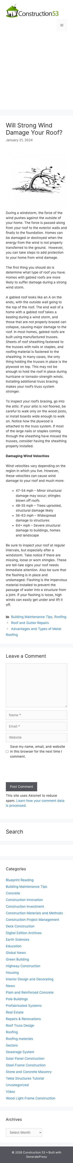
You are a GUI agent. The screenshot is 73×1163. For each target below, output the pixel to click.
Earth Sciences (17, 939)
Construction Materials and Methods (34, 913)
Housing (12, 973)
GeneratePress (36, 1157)
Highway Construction (23, 966)
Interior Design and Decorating (29, 979)
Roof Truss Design (20, 1025)
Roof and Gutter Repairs (30, 623)
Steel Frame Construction (26, 1065)
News (10, 986)
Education (13, 946)
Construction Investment (25, 906)
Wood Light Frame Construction (30, 1098)
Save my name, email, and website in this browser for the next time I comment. (37, 751)
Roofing (60, 617)
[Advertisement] (36, 73)
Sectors (12, 1045)
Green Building (17, 959)
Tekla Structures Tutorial (25, 1078)
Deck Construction (20, 926)
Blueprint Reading (19, 880)
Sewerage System (20, 1052)
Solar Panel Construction (25, 1058)
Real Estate (15, 1012)
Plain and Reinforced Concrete (30, 992)
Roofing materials (19, 1039)
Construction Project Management (32, 920)
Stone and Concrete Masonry (29, 1072)
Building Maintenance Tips (31, 617)
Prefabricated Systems (24, 1006)
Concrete (13, 893)
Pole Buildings (17, 999)
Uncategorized (17, 1085)
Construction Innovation (24, 900)
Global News (16, 953)
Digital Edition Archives (24, 933)
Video (10, 1092)
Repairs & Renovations (23, 1019)
